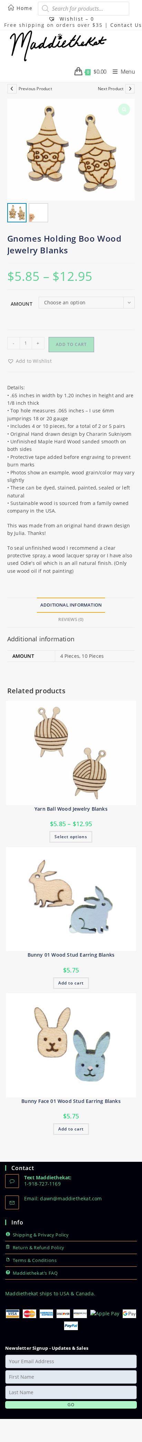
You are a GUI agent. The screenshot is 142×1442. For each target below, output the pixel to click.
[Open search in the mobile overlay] (83, 8)
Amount (21, 304)
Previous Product (35, 89)
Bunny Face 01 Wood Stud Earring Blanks (71, 1101)
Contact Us (126, 25)
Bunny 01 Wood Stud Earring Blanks (71, 954)
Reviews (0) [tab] (70, 619)
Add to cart (71, 344)
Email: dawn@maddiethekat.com (63, 1198)
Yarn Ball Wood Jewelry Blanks (71, 809)
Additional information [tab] (71, 605)
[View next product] (130, 89)
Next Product (110, 89)
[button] (29, 361)
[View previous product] (12, 89)
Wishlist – (76, 18)
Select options (70, 837)
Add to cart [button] (71, 983)
